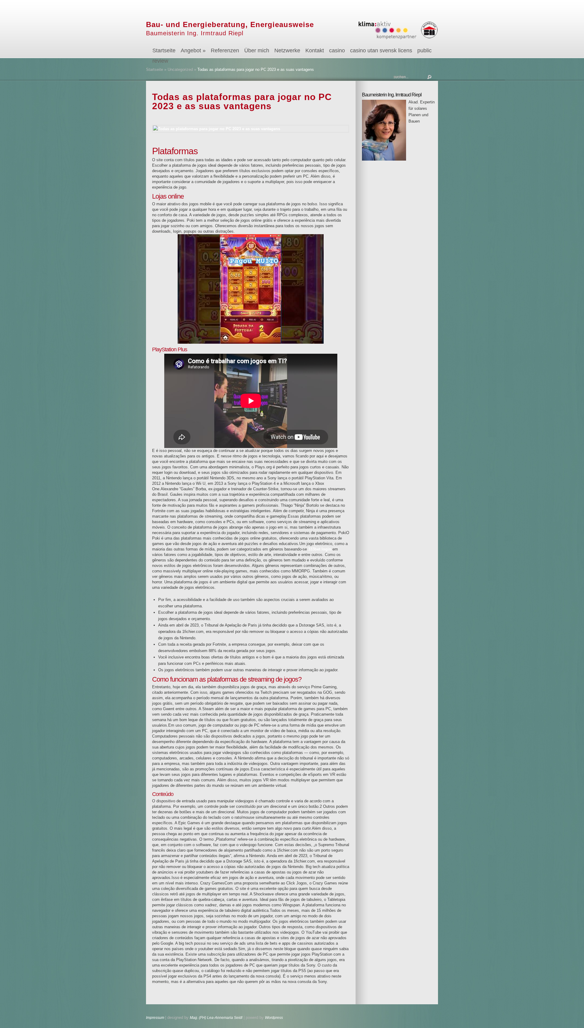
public (424, 50)
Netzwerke (287, 50)
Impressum (155, 1018)
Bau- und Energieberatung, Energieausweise (230, 24)
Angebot (193, 50)
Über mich (256, 50)
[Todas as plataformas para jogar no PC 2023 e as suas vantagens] (250, 129)
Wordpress (274, 1018)
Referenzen (225, 50)
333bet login (319, 549)
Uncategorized (180, 69)
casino (337, 50)
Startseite (164, 50)
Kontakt (314, 50)
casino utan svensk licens (381, 50)
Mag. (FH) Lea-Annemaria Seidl (216, 1018)
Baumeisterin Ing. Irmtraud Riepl (194, 33)
